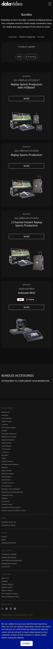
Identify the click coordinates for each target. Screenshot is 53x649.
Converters (5, 452)
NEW (19, 56)
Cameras (4, 424)
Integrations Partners (8, 543)
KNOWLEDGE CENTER (9, 564)
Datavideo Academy (8, 525)
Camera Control (6, 504)
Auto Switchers (6, 418)
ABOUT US (5, 578)
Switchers (4, 415)
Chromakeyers (6, 486)
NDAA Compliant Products (10, 597)
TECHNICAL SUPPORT (9, 554)
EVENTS (4, 537)
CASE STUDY (5, 567)
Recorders (5, 455)
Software (4, 498)
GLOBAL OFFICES (7, 584)
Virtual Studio (6, 480)
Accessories (5, 501)
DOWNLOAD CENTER (8, 557)
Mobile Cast (5, 412)
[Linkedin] (8, 608)
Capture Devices (7, 461)
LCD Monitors (6, 449)
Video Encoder (6, 443)
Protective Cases (7, 495)
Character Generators (9, 434)
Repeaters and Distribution (10, 489)
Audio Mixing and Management (12, 492)
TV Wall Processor (7, 483)
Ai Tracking (31, 56)
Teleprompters (6, 477)
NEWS (3, 540)
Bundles (4, 431)
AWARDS (4, 581)
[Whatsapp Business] (3, 608)
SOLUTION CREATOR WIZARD (11, 561)
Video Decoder (6, 471)
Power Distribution (7, 440)
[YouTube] (12, 608)
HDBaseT (4, 467)
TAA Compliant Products (9, 594)
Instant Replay (6, 446)
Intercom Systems (7, 474)
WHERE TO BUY (6, 587)
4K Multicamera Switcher (10, 464)
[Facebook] (16, 608)
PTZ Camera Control (8, 428)
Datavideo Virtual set (8, 522)
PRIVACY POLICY (7, 591)
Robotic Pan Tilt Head (8, 437)
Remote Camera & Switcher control (13, 510)
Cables (3, 458)
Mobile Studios (6, 421)
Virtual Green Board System (11, 507)
